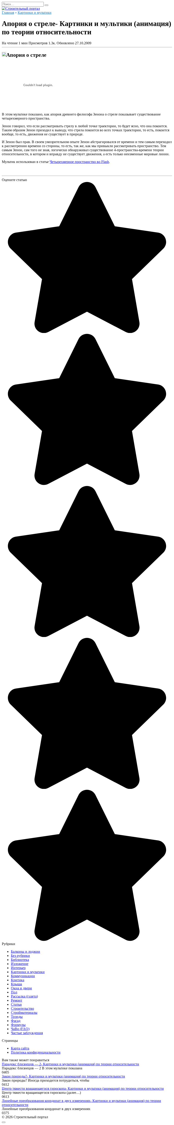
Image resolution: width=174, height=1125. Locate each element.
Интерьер (18, 968)
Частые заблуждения (27, 1033)
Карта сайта (20, 1048)
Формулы (18, 1025)
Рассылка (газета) (24, 996)
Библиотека (20, 960)
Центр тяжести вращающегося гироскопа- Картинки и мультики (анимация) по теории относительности (83, 1088)
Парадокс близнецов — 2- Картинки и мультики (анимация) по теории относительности (70, 1064)
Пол (14, 992)
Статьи (16, 1004)
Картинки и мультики (28, 972)
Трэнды (17, 1017)
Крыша (16, 984)
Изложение (19, 964)
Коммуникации (23, 976)
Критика (17, 980)
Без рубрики (20, 956)
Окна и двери (21, 988)
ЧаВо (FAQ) (20, 1029)
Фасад (15, 1021)
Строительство (22, 1008)
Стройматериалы (24, 1012)
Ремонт (16, 1000)
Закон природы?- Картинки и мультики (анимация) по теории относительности (63, 1076)
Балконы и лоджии (25, 951)
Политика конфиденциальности (35, 1052)
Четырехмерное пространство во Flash (79, 162)
